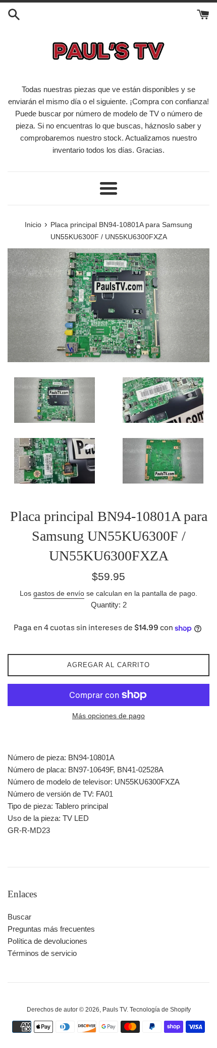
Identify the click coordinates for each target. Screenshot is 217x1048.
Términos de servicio (42, 953)
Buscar (19, 916)
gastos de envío (58, 593)
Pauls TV (114, 1009)
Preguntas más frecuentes (51, 929)
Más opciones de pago (108, 716)
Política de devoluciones (47, 941)
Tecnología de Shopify (160, 1009)
